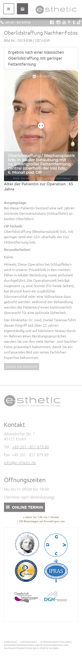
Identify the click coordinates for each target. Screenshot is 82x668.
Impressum (10, 641)
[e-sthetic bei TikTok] (79, 23)
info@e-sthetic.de (20, 462)
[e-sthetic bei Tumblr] (74, 23)
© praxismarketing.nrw (55, 641)
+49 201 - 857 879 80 (18, 22)
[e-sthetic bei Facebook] (52, 23)
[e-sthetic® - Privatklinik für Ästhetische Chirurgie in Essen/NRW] (56, 14)
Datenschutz (28, 641)
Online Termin (22, 8)
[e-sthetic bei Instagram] (58, 23)
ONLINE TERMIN (27, 507)
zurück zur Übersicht (21, 366)
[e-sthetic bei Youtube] (64, 23)
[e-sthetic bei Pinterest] (69, 23)
